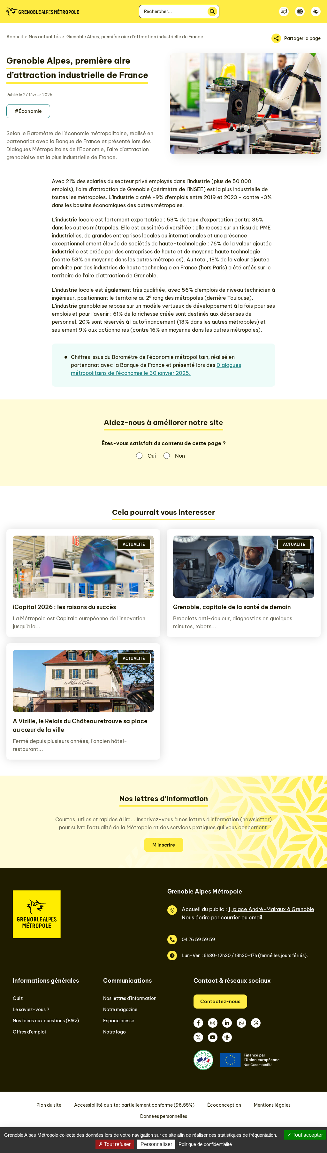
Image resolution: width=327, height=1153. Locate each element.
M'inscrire (163, 845)
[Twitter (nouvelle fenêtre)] (198, 1037)
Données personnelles (163, 1116)
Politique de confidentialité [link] (205, 1144)
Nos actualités (45, 37)
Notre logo (114, 1032)
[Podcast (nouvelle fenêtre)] (227, 1037)
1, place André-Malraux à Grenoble (271, 909)
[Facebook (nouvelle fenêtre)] (198, 1023)
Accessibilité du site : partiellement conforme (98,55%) (134, 1105)
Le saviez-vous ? (31, 1009)
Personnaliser (156, 1144)
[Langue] (300, 11)
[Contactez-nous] (284, 11)
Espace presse (118, 1021)
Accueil (14, 37)
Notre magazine (120, 1009)
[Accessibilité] (316, 11)
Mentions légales (272, 1105)
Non (180, 456)
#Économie (28, 111)
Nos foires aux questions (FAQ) (46, 1021)
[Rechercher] (212, 11)
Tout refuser (117, 1144)
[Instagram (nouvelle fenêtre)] (212, 1023)
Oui (152, 456)
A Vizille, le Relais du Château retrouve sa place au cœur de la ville (80, 725)
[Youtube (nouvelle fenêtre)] (212, 1037)
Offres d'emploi (29, 1032)
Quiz (18, 998)
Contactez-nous (220, 1001)
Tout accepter (307, 1135)
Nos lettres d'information (129, 998)
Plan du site (48, 1105)
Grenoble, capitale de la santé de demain (232, 607)
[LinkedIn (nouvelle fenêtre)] (227, 1023)
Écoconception (224, 1105)
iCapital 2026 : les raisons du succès (64, 607)
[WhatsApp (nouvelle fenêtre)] (241, 1023)
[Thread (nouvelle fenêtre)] (256, 1023)
